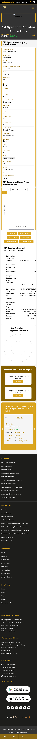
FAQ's (3, 553)
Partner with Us (6, 603)
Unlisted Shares (6, 470)
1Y (21, 189)
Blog (2, 596)
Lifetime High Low (7, 537)
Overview (12, 234)
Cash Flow (25, 238)
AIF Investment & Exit (8, 497)
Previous (2, 429)
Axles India (27, 2)
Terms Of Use (6, 570)
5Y (30, 189)
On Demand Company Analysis (11, 480)
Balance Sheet (24, 234)
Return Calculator (7, 541)
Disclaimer (4, 567)
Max (5, 192)
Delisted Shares (6, 466)
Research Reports (7, 516)
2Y (25, 189)
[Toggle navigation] (33, 8)
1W (4, 189)
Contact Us (5, 560)
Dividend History (26, 242)
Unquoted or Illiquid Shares (10, 473)
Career (3, 599)
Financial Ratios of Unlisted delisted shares (15, 534)
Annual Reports (6, 513)
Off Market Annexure (8, 520)
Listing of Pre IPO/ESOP (8, 484)
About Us (4, 556)
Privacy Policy (5, 563)
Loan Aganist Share (7, 477)
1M (8, 189)
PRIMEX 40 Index (6, 577)
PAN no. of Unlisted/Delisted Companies (14, 523)
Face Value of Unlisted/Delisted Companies (15, 530)
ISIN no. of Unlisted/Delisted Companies (14, 527)
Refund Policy (5, 574)
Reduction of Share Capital (10, 491)
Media (3, 592)
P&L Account (13, 238)
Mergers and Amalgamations (11, 494)
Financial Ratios (11, 242)
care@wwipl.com (10, 676)
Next (35, 429)
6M (17, 189)
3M (13, 189)
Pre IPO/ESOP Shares (8, 463)
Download (18, 381)
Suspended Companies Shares (11, 487)
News (3, 589)
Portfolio (4, 509)
